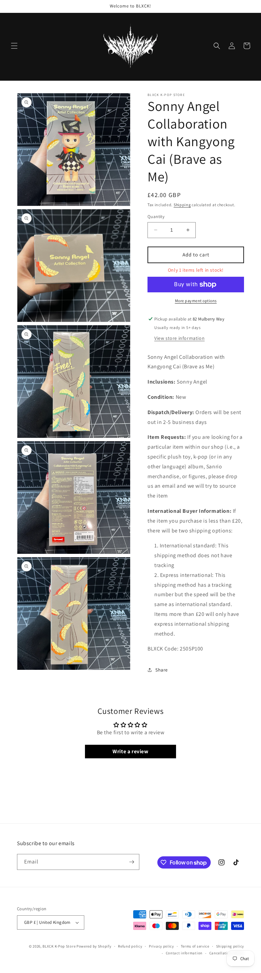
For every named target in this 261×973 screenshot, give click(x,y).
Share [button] (161, 670)
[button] (14, 45)
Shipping (182, 204)
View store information (179, 338)
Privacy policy (161, 946)
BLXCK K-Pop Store (58, 946)
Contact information (184, 953)
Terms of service (195, 946)
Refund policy (130, 946)
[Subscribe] (131, 862)
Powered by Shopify (93, 946)
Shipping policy (230, 946)
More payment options (196, 300)
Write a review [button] (130, 751)
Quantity (155, 216)
